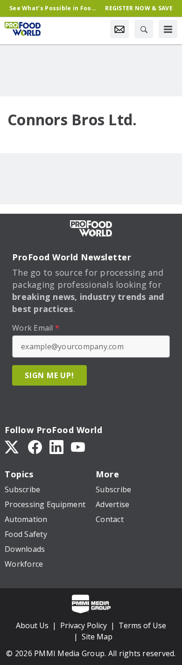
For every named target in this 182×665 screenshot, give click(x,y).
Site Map (97, 636)
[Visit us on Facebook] (35, 446)
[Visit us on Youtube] (78, 446)
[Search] (143, 29)
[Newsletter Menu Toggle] (119, 29)
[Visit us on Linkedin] (56, 446)
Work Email (35, 328)
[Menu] (168, 29)
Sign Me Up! (49, 375)
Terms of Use (142, 625)
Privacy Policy (83, 625)
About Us (32, 625)
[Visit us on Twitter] (13, 446)
